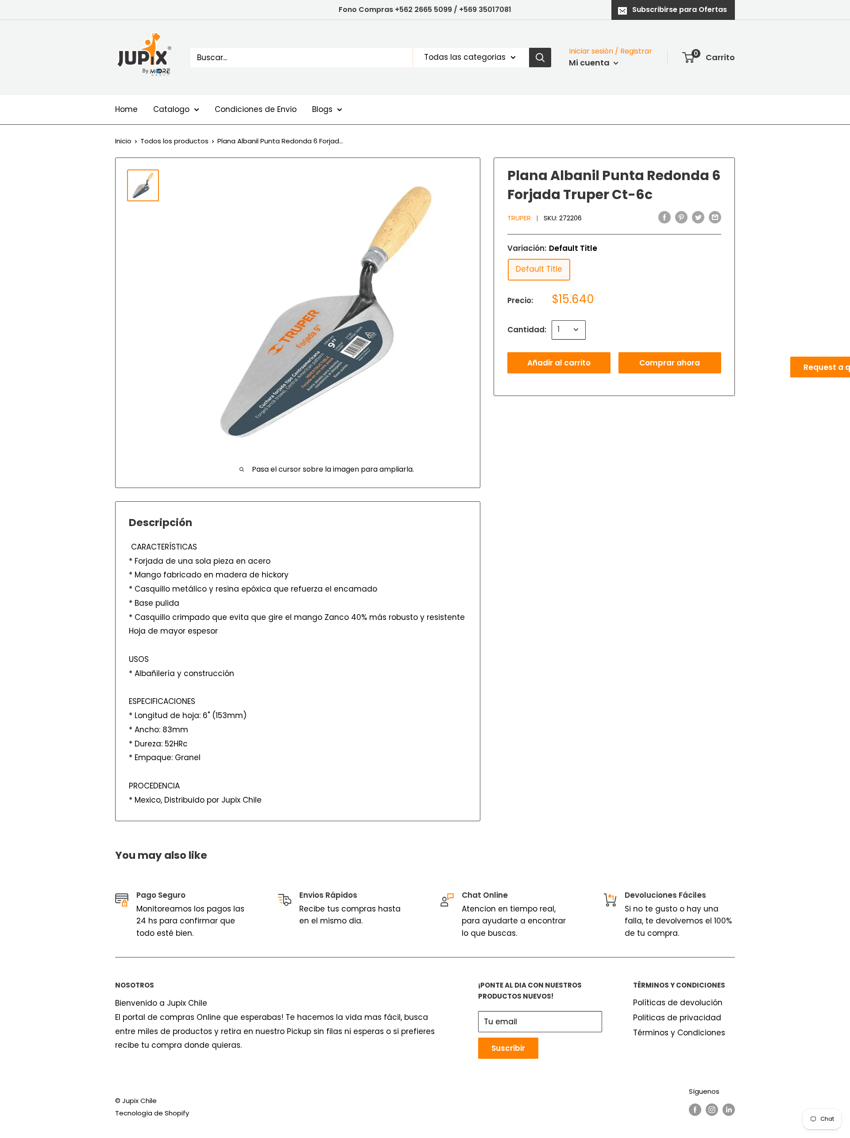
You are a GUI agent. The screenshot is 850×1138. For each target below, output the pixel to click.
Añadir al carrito (559, 362)
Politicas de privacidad (677, 1017)
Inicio (123, 141)
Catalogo (171, 109)
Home (126, 109)
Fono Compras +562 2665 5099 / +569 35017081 (425, 9)
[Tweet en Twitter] (698, 217)
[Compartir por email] (715, 217)
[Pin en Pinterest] (681, 217)
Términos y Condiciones (679, 1032)
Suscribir (508, 1048)
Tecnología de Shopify (152, 1113)
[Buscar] (540, 57)
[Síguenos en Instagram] (712, 1109)
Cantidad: (526, 329)
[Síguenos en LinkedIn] (728, 1109)
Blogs (322, 109)
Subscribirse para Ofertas (679, 9)
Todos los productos (174, 141)
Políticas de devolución (677, 1002)
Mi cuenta (590, 62)
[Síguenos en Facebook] (695, 1109)
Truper (519, 218)
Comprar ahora (669, 362)
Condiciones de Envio (256, 109)
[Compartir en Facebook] (664, 217)
